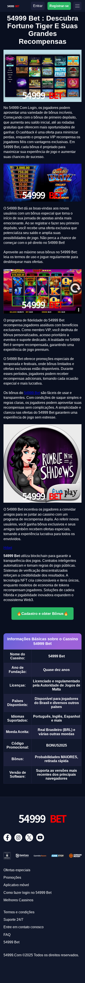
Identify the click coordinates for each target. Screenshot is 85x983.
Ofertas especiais (16, 870)
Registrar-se (59, 6)
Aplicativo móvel (16, 885)
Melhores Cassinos (18, 900)
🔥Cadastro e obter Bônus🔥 (42, 613)
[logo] (13, 5)
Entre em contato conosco (23, 927)
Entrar (37, 6)
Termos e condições (18, 912)
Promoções (12, 877)
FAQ (6, 935)
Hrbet (7, 548)
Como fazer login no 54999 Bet (27, 892)
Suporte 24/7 (13, 919)
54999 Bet (32, 393)
